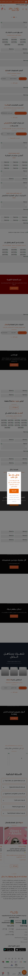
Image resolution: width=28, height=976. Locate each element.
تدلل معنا (14, 491)
